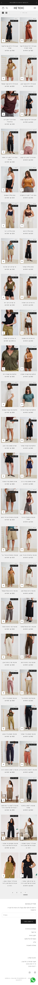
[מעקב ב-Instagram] (35, 972)
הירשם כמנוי (28, 921)
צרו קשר (33, 932)
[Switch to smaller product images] (3, 13)
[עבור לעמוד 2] (13, 892)
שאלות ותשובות (31, 945)
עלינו (34, 942)
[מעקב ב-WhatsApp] (30, 972)
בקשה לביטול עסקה (30, 939)
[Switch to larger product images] (6, 13)
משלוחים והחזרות (30, 929)
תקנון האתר (32, 935)
